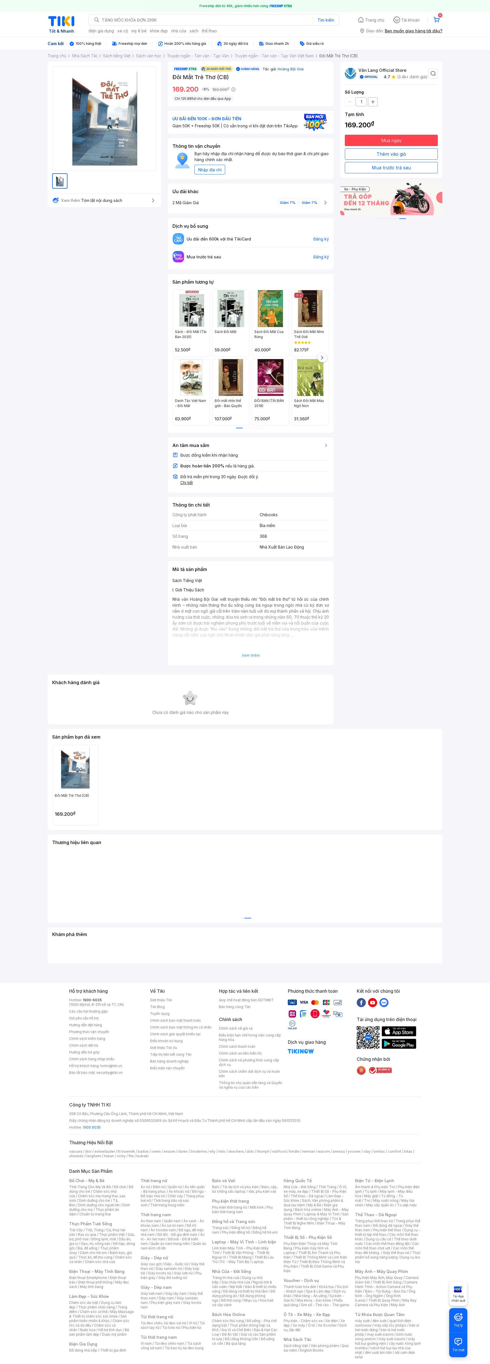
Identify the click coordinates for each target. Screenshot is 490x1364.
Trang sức (220, 1228)
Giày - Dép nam (156, 1287)
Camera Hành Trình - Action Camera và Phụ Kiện (386, 1286)
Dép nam (166, 1298)
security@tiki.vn (109, 1072)
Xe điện (332, 1321)
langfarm (93, 1156)
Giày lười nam (151, 1293)
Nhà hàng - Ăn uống (310, 1296)
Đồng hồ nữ (240, 1228)
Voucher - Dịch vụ (301, 1280)
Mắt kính (257, 1207)
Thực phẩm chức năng (96, 1307)
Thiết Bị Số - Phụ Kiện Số (308, 1237)
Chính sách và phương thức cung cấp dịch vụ (249, 1062)
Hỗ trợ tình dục (110, 1330)
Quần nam (172, 1221)
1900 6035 (92, 1127)
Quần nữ (175, 1187)
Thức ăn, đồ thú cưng (95, 1257)
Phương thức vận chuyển (89, 1032)
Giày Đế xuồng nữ (172, 1278)
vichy (121, 1156)
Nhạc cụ (250, 1300)
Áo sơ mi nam (173, 1225)
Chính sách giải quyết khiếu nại (175, 1034)
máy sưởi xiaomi (392, 1339)
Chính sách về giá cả (236, 1028)
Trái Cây (76, 1230)
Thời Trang (327, 1187)
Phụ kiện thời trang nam (242, 1209)
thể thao (209, 30)
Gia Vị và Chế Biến (236, 1330)
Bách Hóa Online (228, 1314)
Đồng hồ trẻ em (265, 1232)
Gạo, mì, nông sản (95, 1243)
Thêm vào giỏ (391, 154)
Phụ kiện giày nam (165, 1302)
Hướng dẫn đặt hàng (85, 1025)
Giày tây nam (176, 1293)
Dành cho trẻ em (93, 1253)
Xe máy (299, 1325)
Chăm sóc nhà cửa (100, 1262)
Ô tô (311, 1325)
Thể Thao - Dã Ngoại (376, 1214)
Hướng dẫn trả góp (84, 1052)
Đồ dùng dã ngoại (387, 1225)
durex (183, 1151)
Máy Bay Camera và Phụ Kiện (386, 1302)
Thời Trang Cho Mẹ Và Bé (90, 1187)
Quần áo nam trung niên (170, 1243)
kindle (294, 1151)
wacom (324, 1151)
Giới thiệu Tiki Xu (163, 1047)
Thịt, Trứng (95, 1230)
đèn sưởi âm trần (378, 1352)
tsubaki (142, 1156)
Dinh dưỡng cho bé (94, 1200)
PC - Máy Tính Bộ (234, 1262)
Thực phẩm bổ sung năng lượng (388, 1255)
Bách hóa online (308, 1209)
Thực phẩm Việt (112, 1234)
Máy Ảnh (398, 1305)
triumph (263, 1151)
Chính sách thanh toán (237, 1046)
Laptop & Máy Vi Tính (321, 1214)
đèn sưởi (379, 1321)
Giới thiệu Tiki (161, 1000)
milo (221, 1151)
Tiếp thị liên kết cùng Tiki (170, 1054)
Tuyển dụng (160, 1013)
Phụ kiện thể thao (387, 1230)
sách (194, 30)
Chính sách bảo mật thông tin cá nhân (181, 1027)
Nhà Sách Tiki (297, 1339)
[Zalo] (383, 1002)
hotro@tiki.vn (111, 1066)
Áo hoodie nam (163, 1230)
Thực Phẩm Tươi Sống (90, 1223)
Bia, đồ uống (87, 1248)
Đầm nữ (159, 1187)
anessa (339, 1151)
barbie (143, 1151)
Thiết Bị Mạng (240, 1257)
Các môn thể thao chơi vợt (387, 1245)
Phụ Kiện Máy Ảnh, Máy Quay (379, 1278)
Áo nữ (145, 1187)
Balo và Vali (223, 1180)
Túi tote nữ (171, 1327)
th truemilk (126, 1151)
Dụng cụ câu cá (378, 1239)
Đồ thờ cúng (231, 1300)
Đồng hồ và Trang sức (233, 1221)
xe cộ (122, 30)
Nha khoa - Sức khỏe (314, 1300)
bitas (408, 1151)
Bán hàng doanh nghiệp (169, 1061)
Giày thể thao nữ (396, 1253)
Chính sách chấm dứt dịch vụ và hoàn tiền (249, 1073)
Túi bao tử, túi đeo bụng (184, 1348)
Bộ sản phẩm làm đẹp (99, 1332)
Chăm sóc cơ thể (93, 1312)
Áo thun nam (151, 1221)
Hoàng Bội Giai (291, 69)
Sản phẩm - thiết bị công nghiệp (316, 1216)
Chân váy (175, 1196)
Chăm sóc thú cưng (228, 1321)
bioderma (199, 1151)
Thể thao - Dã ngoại (307, 1196)
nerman (308, 1151)
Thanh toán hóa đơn (300, 1287)
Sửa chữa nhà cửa (235, 1282)
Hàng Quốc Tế (298, 1180)
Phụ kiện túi (192, 1327)
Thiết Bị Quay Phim (384, 1300)
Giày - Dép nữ (154, 1257)
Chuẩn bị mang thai (95, 1214)
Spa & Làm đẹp (318, 1291)
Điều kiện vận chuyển (167, 1068)
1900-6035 (92, 1000)
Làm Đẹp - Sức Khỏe (89, 1296)
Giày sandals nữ (169, 1268)
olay (367, 1151)
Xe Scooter (327, 1325)
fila (131, 1156)
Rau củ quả (87, 1234)
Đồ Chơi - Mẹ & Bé (87, 1180)
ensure (169, 1151)
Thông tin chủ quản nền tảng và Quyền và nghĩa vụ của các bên (250, 1085)
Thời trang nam (156, 1214)
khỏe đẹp (159, 30)
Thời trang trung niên (167, 1205)
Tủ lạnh (371, 1191)
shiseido (76, 1156)
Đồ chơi (120, 1187)
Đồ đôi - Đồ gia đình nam (177, 1234)
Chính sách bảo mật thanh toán (175, 1020)
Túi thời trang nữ (157, 1316)
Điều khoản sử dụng (166, 1041)
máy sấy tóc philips (390, 1325)
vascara (75, 1151)
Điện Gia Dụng (83, 1344)
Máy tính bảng (91, 1287)
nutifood (279, 1151)
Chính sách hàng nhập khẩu (91, 1059)
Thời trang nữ (154, 1180)
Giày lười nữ (183, 1273)
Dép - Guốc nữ (176, 1264)
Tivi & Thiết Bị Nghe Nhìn (312, 1221)
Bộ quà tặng (236, 1343)
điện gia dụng (101, 30)
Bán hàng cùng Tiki (234, 1007)
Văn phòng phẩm (325, 1346)
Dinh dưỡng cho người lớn (99, 1205)
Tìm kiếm (326, 20)
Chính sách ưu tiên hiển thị (240, 1053)
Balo (215, 1187)
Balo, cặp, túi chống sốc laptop (245, 1189)
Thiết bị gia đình (113, 1350)
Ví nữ (193, 1323)
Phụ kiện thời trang (230, 1201)
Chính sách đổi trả (83, 1045)
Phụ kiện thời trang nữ (229, 1207)
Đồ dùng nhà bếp (83, 1350)
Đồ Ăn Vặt (230, 1334)
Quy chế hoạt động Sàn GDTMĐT (246, 1000)
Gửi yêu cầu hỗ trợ (83, 1018)
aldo (250, 1151)
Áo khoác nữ (179, 1191)
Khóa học (326, 1287)
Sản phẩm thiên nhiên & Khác (98, 1318)
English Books (312, 1350)
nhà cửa (178, 30)
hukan (109, 1156)
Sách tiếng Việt (296, 1346)
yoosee (354, 1151)
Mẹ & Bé (314, 1205)
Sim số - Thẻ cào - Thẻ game (325, 1305)
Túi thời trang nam (159, 1337)
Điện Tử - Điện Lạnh (374, 1180)
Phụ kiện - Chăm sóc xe (303, 1321)
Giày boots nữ (159, 1273)
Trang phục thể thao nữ (374, 1221)
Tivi (367, 1200)
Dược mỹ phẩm (114, 1334)
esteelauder (104, 1151)
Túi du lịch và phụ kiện (240, 1187)
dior (88, 1151)
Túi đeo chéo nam (169, 1343)
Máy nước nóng (385, 1200)
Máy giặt (371, 1196)
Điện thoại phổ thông (95, 1282)
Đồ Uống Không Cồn (241, 1339)
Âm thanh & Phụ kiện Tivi (375, 1187)
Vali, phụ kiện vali (262, 1191)
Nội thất (236, 1287)
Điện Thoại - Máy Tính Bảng (96, 1271)
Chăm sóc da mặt (83, 1302)
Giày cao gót (151, 1264)
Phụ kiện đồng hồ (236, 1232)
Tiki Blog (157, 1007)
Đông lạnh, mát (103, 1239)
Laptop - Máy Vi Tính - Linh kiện (244, 1241)
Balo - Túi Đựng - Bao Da (385, 1291)
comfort (394, 1151)
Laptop (258, 1262)
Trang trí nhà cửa (225, 1278)
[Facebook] (361, 1002)
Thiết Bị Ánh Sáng (387, 1282)
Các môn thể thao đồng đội (387, 1243)
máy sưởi (362, 1321)
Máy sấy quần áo (380, 1205)
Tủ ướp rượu (407, 1205)
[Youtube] (372, 1002)
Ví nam (146, 1343)
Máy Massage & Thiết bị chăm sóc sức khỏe (101, 1314)
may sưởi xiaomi (380, 1334)
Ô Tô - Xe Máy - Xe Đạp (307, 1314)
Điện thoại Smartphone (88, 1278)
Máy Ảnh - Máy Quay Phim (381, 1271)
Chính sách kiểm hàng (87, 1038)
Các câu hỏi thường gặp (88, 1011)
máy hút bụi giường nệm (385, 1341)
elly (213, 1151)
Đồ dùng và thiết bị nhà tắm (245, 1291)
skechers (236, 1151)
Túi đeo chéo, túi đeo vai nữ (163, 1323)
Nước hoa (88, 1330)
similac (379, 1151)
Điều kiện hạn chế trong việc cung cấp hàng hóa (250, 1037)
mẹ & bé (139, 30)
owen (156, 1151)
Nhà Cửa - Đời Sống (231, 1271)
